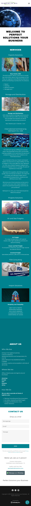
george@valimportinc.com (15, 468)
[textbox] (15, 421)
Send (15, 446)
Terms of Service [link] (16, 452)
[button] (29, 3)
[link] (9, 3)
